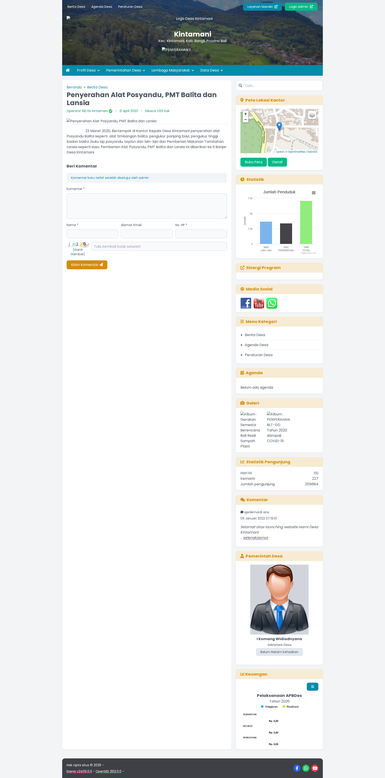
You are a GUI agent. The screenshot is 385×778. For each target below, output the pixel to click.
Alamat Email (131, 225)
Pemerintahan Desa (124, 70)
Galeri (252, 403)
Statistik (255, 179)
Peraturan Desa (130, 6)
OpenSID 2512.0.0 (108, 771)
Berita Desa (76, 6)
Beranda (74, 87)
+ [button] (245, 113)
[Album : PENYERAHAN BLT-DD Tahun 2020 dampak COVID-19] (279, 430)
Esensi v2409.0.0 (79, 771)
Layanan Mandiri (261, 6)
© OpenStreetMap (295, 151)
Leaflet (280, 151)
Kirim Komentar (85, 264)
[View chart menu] (313, 192)
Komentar (76, 189)
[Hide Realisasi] (291, 706)
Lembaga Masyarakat (171, 70)
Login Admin (299, 6)
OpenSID (312, 151)
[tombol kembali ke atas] (376, 769)
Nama (72, 225)
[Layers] (312, 115)
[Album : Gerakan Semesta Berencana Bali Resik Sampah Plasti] (252, 430)
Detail (277, 162)
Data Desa (210, 70)
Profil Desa (86, 70)
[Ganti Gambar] (78, 251)
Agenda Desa (101, 6)
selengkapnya (255, 529)
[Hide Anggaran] (269, 706)
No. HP (181, 225)
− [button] (245, 119)
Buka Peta (253, 162)
